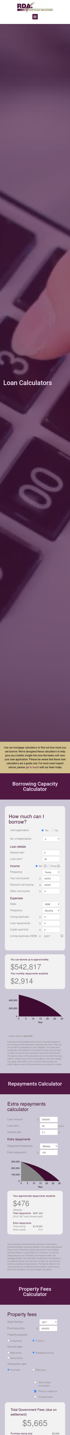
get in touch (32, 767)
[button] (35, 16)
